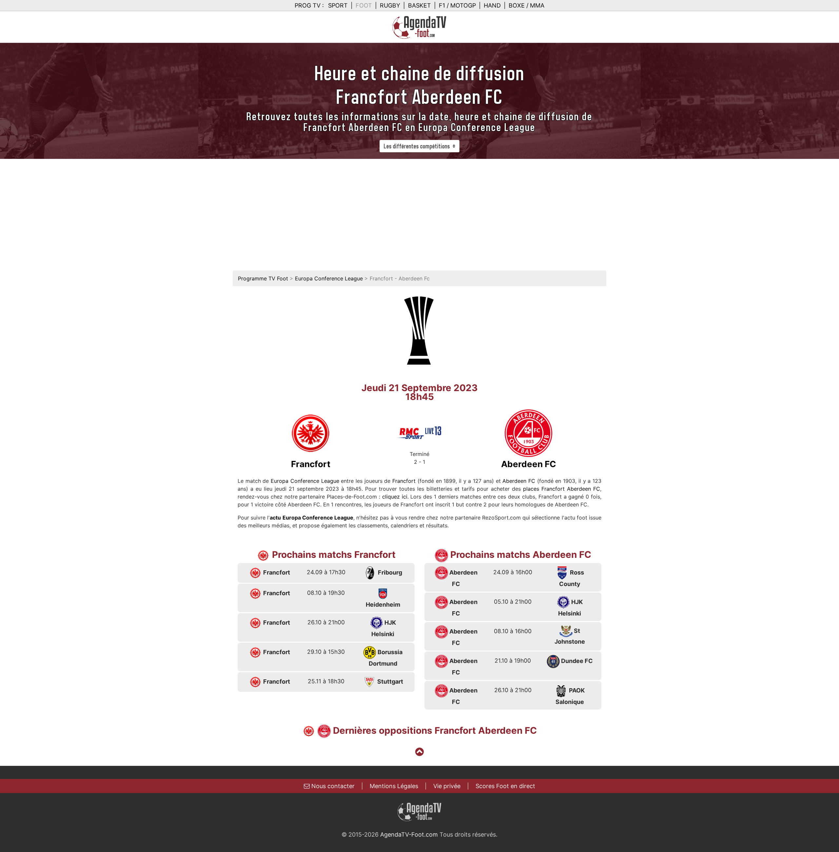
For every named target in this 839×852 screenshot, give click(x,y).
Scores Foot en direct (505, 786)
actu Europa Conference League (311, 517)
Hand (492, 5)
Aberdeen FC (518, 481)
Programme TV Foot (263, 278)
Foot (364, 5)
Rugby (390, 5)
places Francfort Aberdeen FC (561, 488)
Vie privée (446, 786)
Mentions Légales (394, 786)
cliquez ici (394, 496)
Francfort (404, 481)
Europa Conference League (329, 278)
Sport (338, 5)
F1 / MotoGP (457, 5)
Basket (419, 5)
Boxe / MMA (526, 5)
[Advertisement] (419, 208)
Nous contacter (332, 786)
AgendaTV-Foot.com (409, 834)
